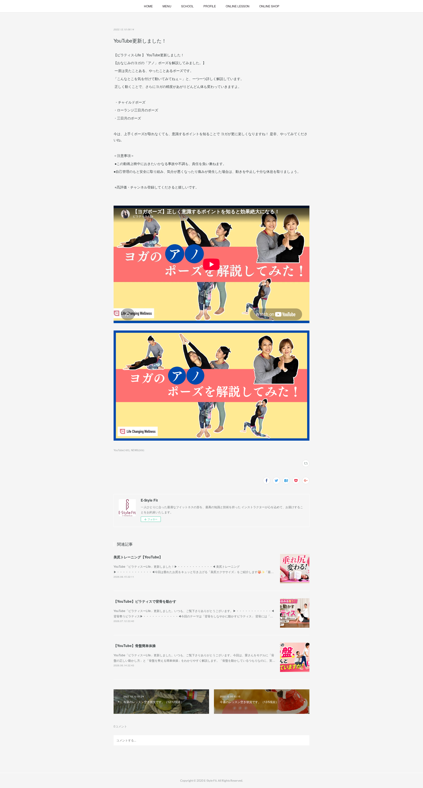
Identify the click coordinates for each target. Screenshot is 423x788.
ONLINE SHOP (269, 6)
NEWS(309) (137, 450)
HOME (148, 6)
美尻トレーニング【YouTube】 (138, 556)
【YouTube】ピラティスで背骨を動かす (145, 601)
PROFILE (209, 6)
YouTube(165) (121, 450)
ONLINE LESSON (237, 6)
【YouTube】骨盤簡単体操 (135, 645)
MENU (167, 6)
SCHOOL (187, 6)
